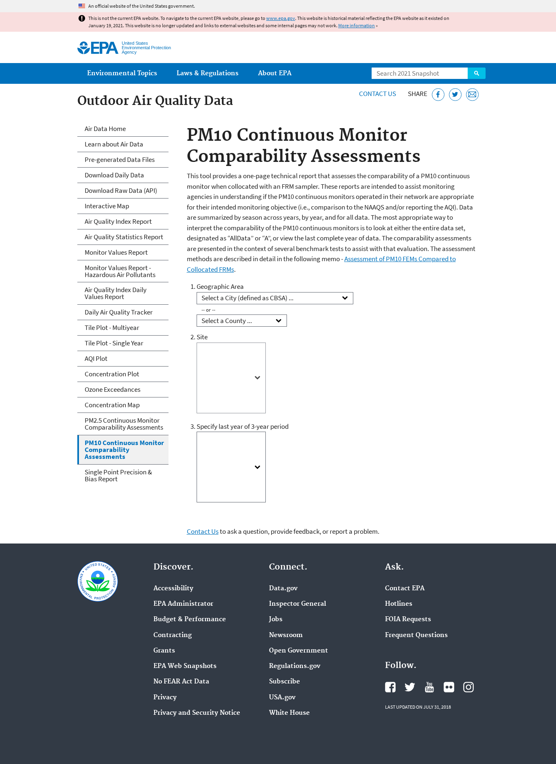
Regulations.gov (294, 666)
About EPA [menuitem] (274, 73)
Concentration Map (112, 404)
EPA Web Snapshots (185, 666)
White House (289, 713)
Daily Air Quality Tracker (119, 312)
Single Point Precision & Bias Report (118, 475)
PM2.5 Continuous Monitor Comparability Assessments (124, 424)
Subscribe (284, 681)
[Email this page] (472, 94)
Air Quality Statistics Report (124, 236)
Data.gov (283, 588)
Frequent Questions (416, 635)
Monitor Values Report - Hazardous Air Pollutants (120, 271)
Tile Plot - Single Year (114, 342)
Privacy (165, 697)
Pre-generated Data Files (120, 159)
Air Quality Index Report (118, 221)
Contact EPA (405, 588)
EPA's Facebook (390, 687)
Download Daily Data (114, 174)
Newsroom (286, 635)
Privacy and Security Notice (196, 713)
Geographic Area (220, 286)
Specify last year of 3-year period (243, 426)
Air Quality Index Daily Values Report (116, 293)
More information (356, 25)
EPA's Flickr (449, 687)
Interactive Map (107, 205)
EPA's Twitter (410, 687)
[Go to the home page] (97, 47)
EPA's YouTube (429, 687)
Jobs (275, 619)
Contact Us (377, 93)
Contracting (172, 635)
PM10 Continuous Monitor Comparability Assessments (124, 449)
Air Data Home (105, 128)
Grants (164, 651)
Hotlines (398, 604)
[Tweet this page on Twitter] (455, 94)
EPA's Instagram (468, 687)
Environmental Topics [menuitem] (122, 73)
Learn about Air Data (114, 144)
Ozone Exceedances (112, 389)
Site (202, 336)
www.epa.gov (280, 18)
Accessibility (173, 588)
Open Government (298, 651)
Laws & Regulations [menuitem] (208, 73)
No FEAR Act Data (181, 681)
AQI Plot (96, 358)
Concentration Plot (112, 373)
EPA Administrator (183, 604)
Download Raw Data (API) (121, 190)
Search (477, 73)
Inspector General (297, 604)
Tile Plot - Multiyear (112, 327)
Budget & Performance (189, 619)
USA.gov (282, 697)
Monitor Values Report (116, 252)
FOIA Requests (408, 619)
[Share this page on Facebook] (438, 94)
